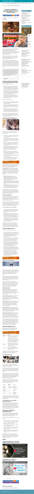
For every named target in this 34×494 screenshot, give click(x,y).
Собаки (12, 5)
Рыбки (9, 5)
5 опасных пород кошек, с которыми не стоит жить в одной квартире (26, 35)
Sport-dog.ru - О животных (9, 0)
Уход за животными (16, 5)
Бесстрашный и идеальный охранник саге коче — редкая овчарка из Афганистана (26, 63)
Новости (26, 3)
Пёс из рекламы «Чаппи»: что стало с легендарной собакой (26, 44)
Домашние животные (14, 3)
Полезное (29, 3)
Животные (19, 3)
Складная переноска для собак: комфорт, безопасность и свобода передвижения (25, 21)
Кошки (23, 3)
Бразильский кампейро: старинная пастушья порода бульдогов (25, 84)
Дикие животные (8, 3)
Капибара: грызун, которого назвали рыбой (26, 71)
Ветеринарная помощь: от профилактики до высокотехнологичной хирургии (25, 18)
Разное (6, 5)
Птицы (3, 5)
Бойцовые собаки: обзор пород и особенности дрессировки (25, 53)
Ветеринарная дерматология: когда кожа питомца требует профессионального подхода (25, 13)
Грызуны (4, 3)
